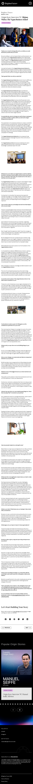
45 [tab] (12, 704)
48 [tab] (20, 704)
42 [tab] (5, 704)
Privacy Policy (4, 781)
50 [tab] (25, 704)
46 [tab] (15, 704)
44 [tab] (10, 704)
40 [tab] (0, 704)
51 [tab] (27, 704)
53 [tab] (32, 704)
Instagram (3, 734)
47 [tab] (17, 704)
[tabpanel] (16, 675)
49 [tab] (22, 704)
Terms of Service (5, 779)
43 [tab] (8, 704)
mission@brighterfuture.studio (20, 611)
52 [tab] (30, 704)
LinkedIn (3, 731)
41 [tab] (3, 704)
